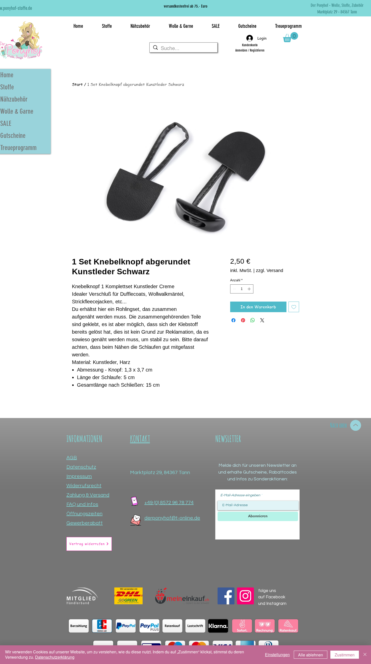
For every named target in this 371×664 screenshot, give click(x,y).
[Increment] (250, 289)
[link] (290, 37)
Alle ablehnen (310, 655)
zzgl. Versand (269, 270)
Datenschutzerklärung (54, 657)
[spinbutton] (242, 289)
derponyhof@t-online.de (172, 518)
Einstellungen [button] (277, 654)
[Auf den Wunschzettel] (293, 307)
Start (77, 84)
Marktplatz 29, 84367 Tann (160, 472)
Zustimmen (345, 655)
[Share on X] (262, 320)
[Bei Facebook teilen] (233, 320)
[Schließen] (365, 654)
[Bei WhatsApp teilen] (253, 320)
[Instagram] (245, 595)
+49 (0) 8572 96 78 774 (169, 502)
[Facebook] (226, 595)
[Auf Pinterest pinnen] (243, 320)
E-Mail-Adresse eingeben (240, 495)
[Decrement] (234, 289)
